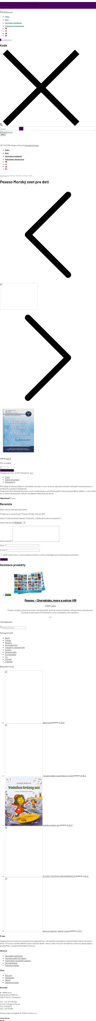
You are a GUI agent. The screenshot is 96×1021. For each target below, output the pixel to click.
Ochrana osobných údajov (15, 958)
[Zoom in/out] (1, 1018)
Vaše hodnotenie (7, 522)
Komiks (8, 659)
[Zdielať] (6, 1018)
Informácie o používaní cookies (18, 960)
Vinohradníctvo (11, 645)
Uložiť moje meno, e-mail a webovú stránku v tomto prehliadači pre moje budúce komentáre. (41, 555)
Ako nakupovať (11, 963)
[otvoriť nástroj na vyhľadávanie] (39, 125)
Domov (3, 175)
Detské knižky (11, 652)
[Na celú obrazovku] (3, 1018)
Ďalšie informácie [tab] (12, 479)
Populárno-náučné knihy (15, 647)
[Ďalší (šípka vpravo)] (3, 1020)
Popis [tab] (7, 477)
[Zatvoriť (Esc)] (8, 1018)
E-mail (3, 550)
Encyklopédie (10, 654)
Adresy (8, 980)
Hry (7, 175)
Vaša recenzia (6, 541)
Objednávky (9, 977)
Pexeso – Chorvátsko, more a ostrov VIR (50, 600)
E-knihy (8, 650)
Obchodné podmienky (14, 956)
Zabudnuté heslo (12, 982)
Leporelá (8, 661)
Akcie (7, 638)
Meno (3, 545)
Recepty (8, 642)
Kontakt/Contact (31, 3)
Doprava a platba (12, 965)
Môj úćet (8, 975)
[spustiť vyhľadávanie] (21, 128)
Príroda (8, 640)
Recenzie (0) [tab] (10, 482)
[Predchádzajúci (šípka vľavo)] (1, 1020)
